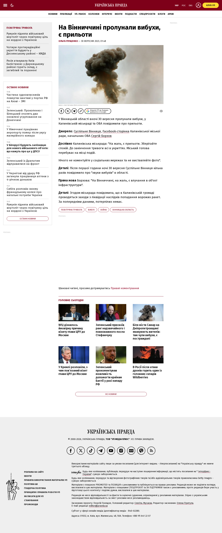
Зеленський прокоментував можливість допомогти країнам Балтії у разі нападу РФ (109, 375)
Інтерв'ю (107, 14)
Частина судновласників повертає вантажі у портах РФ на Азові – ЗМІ (27, 98)
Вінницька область (123, 210)
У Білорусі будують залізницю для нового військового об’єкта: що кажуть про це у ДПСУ (27, 148)
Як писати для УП (34, 496)
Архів (171, 14)
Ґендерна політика (35, 488)
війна (103, 210)
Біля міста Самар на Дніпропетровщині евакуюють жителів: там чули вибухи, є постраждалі (146, 332)
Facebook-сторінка (116, 131)
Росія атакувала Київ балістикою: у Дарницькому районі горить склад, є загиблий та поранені (25, 65)
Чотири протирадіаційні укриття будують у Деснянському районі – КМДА (26, 50)
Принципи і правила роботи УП (42, 492)
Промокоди (31, 504)
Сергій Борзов (101, 136)
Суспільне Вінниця (87, 131)
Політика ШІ (31, 484)
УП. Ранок (80, 14)
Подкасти (131, 14)
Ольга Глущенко (68, 41)
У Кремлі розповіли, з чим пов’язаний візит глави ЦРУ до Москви (73, 370)
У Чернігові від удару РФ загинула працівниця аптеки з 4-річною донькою (28, 176)
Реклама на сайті (34, 472)
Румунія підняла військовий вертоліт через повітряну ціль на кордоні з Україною (27, 37)
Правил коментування (125, 288)
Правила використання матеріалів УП (45, 480)
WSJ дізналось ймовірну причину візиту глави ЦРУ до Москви (72, 330)
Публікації (66, 14)
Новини (52, 14)
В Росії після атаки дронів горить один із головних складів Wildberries (147, 372)
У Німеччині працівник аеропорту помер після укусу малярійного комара (26, 132)
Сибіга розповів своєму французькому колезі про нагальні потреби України (24, 192)
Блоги (161, 14)
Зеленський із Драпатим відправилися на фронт (23, 162)
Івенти (118, 14)
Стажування (31, 500)
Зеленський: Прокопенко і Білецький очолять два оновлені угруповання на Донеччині (24, 115)
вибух (91, 210)
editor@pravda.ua (98, 505)
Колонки (93, 14)
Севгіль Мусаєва (143, 503)
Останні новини (18, 87)
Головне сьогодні (71, 300)
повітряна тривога (71, 210)
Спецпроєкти (147, 14)
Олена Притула (185, 503)
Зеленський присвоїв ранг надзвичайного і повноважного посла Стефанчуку (110, 330)
